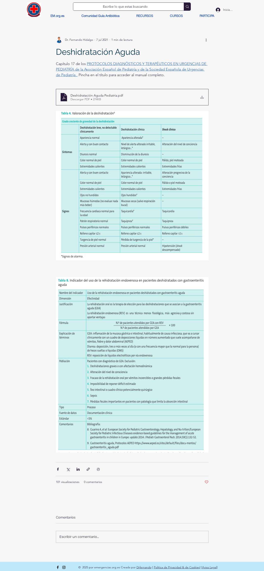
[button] (144, 15)
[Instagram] (64, 567)
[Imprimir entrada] (98, 469)
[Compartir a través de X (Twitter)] (68, 469)
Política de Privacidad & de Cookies (177, 567)
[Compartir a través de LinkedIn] (78, 469)
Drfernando (144, 567)
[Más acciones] (206, 39)
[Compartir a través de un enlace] (88, 469)
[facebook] (58, 567)
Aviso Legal (209, 567)
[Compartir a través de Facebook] (58, 469)
